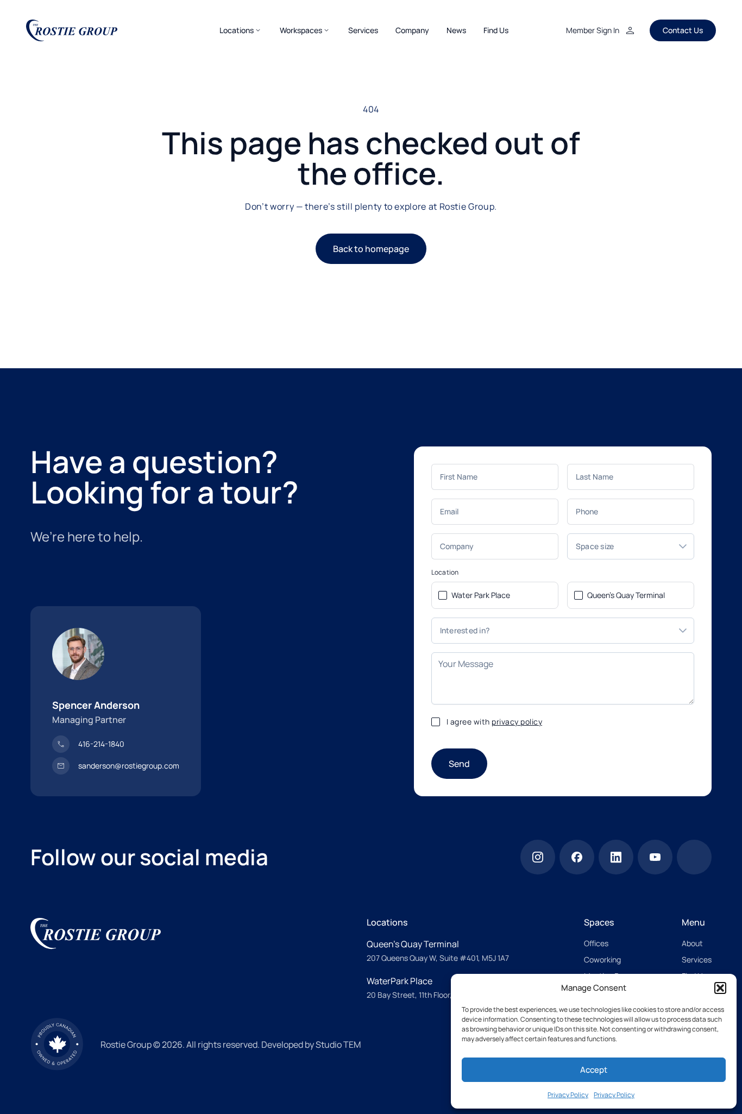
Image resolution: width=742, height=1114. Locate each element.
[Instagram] (537, 857)
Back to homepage (371, 249)
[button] (720, 988)
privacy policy (517, 721)
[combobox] (620, 546)
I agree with (495, 721)
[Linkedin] (616, 857)
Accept (593, 1069)
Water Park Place (480, 595)
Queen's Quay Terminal (626, 595)
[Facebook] (576, 857)
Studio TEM (338, 1044)
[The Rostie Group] (71, 30)
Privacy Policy (568, 1094)
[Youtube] (655, 857)
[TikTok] (694, 857)
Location (445, 572)
